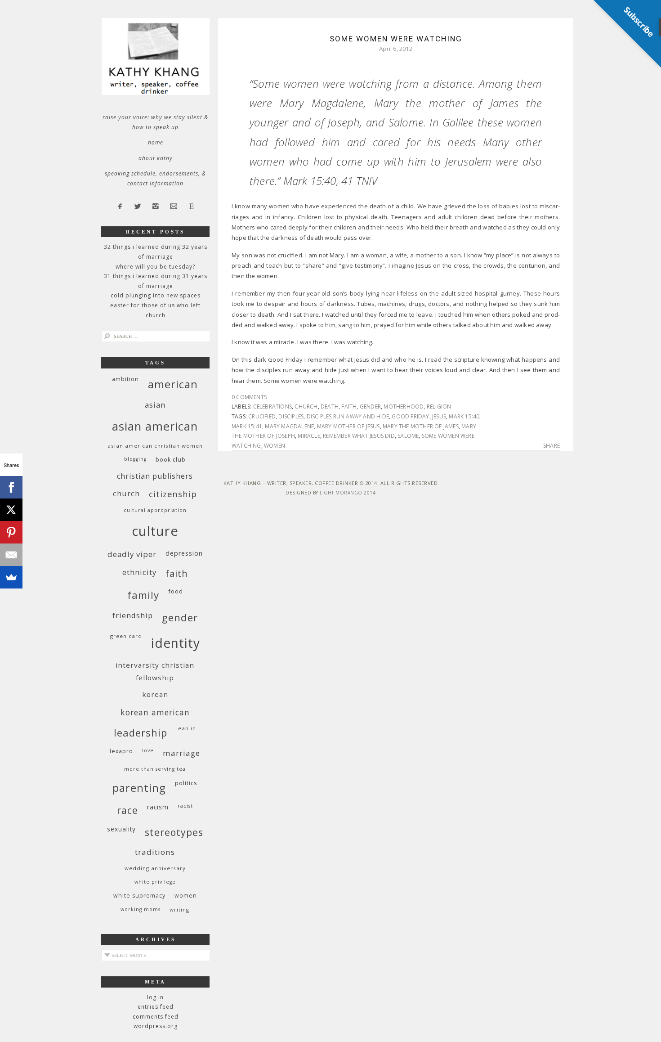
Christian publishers (155, 476)
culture (155, 531)
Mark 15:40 (464, 416)
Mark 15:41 (247, 426)
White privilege (155, 882)
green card (126, 636)
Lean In (186, 728)
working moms (141, 909)
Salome (408, 436)
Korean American (155, 712)
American (173, 384)
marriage (181, 753)
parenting (139, 787)
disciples (291, 416)
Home (155, 142)
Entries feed (156, 1007)
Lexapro (121, 751)
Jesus (439, 416)
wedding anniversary (155, 868)
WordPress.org (156, 1026)
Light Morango (341, 493)
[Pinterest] (11, 532)
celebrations (272, 406)
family (143, 595)
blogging (135, 459)
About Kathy (155, 158)
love (148, 750)
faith (349, 406)
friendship (132, 615)
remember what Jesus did (359, 436)
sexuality (121, 829)
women (274, 445)
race (127, 810)
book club (171, 459)
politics (186, 783)
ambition (125, 379)
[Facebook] (11, 487)
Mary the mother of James (421, 426)
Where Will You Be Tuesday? (155, 266)
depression (184, 553)
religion (439, 406)
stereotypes (174, 832)
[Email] (11, 554)
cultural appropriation (155, 510)
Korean (155, 694)
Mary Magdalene (289, 426)
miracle (309, 436)
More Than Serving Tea (155, 769)
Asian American (155, 426)
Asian (155, 405)
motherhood (404, 406)
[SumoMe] (11, 577)
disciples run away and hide (348, 416)
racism (158, 807)
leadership (140, 732)
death (330, 406)
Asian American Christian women (155, 445)
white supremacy (139, 895)
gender (370, 406)
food (175, 591)
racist (185, 806)
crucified (262, 416)
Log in (155, 997)
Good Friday (410, 416)
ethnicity (139, 572)
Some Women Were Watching (396, 38)
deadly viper (131, 554)
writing (179, 909)
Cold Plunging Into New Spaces (156, 295)
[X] (11, 510)
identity (175, 642)
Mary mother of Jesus (348, 426)
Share (551, 445)
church (306, 406)
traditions (155, 852)
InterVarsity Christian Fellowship (155, 671)
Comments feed (156, 1016)
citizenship (173, 493)
